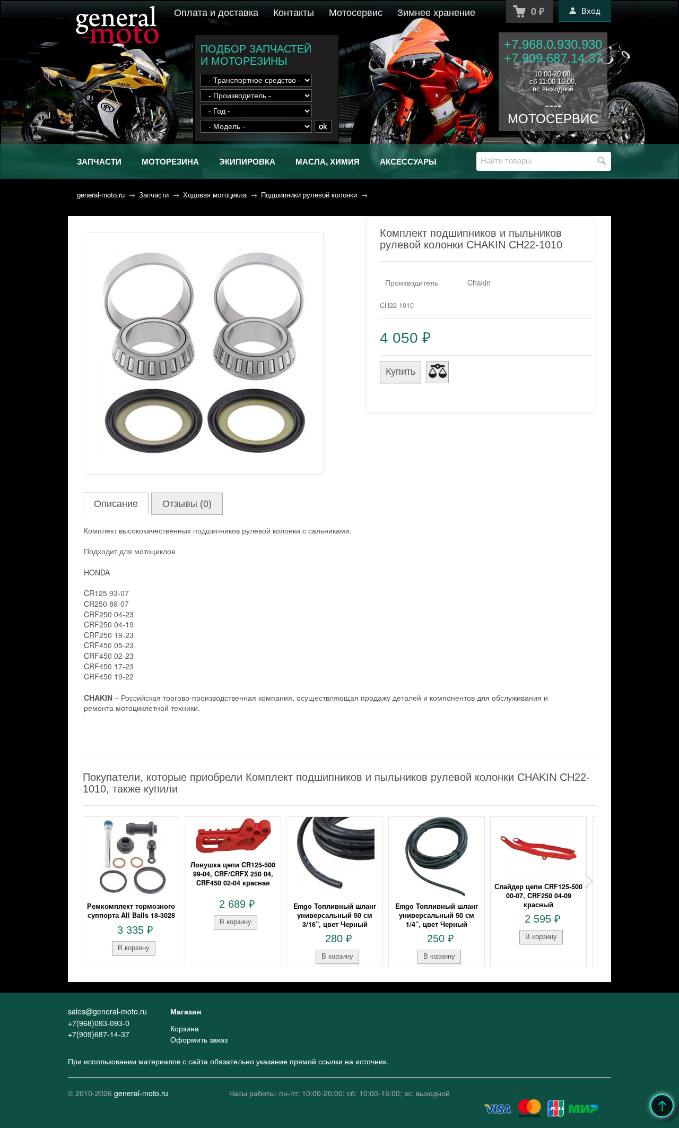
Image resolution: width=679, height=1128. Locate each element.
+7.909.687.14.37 (553, 58)
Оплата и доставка (216, 12)
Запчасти (99, 161)
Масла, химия (327, 161)
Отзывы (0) (187, 503)
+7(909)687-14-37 (98, 1034)
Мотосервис (355, 12)
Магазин (185, 1011)
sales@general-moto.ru (107, 1011)
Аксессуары (408, 161)
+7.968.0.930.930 (553, 44)
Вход (590, 10)
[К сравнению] (437, 372)
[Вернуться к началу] (662, 1105)
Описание (116, 503)
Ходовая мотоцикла (215, 195)
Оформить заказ (199, 1039)
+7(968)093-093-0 (98, 1023)
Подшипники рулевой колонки (309, 195)
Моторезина (170, 161)
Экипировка (247, 161)
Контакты (293, 12)
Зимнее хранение (436, 12)
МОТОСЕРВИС (553, 118)
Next (589, 881)
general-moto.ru (101, 195)
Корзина (184, 1028)
